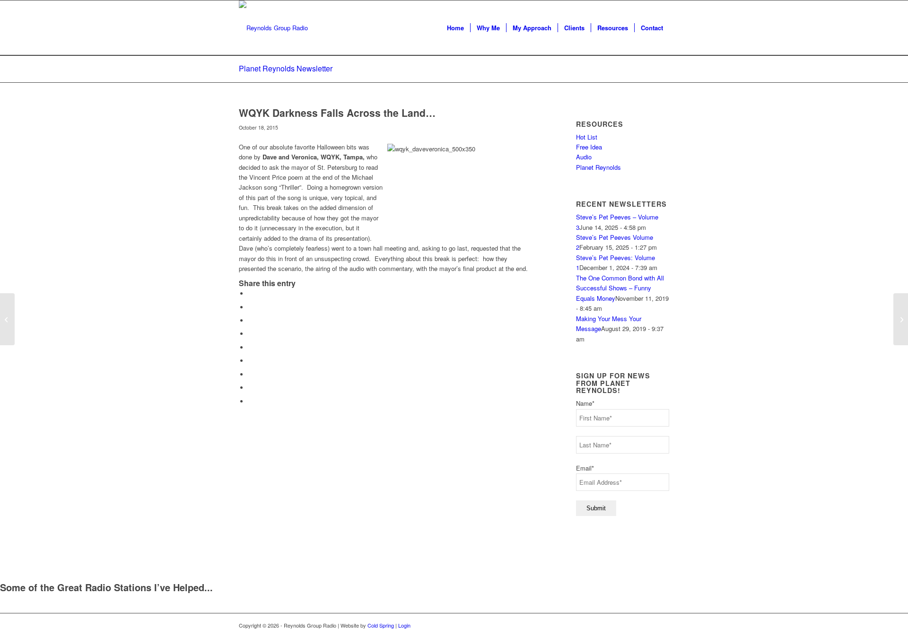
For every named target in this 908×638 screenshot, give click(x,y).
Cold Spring (380, 625)
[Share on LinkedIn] (250, 347)
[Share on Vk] (250, 374)
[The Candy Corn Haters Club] (7, 319)
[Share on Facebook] (250, 293)
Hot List (586, 136)
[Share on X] (250, 307)
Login (404, 625)
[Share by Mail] (250, 401)
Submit (596, 508)
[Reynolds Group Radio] (273, 27)
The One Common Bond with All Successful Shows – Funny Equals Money (620, 288)
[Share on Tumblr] (250, 360)
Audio (584, 156)
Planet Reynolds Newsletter (285, 68)
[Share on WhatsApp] (250, 320)
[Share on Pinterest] (250, 333)
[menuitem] (455, 27)
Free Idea (589, 146)
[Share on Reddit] (250, 387)
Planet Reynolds (598, 167)
